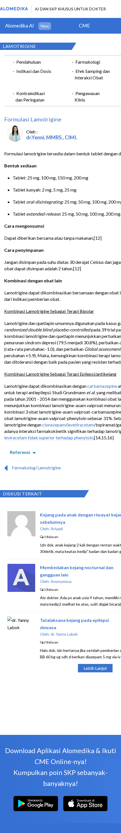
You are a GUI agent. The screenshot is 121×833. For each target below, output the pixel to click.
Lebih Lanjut (95, 668)
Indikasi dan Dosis (33, 71)
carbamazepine (102, 386)
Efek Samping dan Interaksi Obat (92, 74)
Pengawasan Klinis (87, 96)
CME (84, 25)
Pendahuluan (28, 61)
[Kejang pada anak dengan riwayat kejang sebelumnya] (21, 534)
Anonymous (61, 581)
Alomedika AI (19, 25)
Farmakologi (87, 61)
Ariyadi (57, 528)
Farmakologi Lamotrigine (36, 467)
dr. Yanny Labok (64, 634)
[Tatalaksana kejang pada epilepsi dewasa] (21, 627)
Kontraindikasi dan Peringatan (30, 96)
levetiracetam (80, 424)
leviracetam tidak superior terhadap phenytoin (48, 437)
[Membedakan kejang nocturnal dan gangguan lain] (21, 590)
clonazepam (54, 424)
